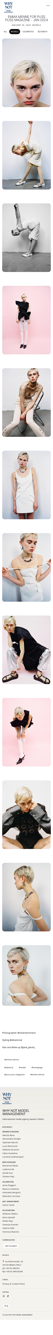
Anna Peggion (9, 1185)
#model (22, 1067)
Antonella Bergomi (11, 1192)
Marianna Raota (10, 1165)
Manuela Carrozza (11, 1196)
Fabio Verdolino (10, 1153)
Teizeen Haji (8, 1176)
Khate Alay (7, 1220)
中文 (6, 1305)
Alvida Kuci (7, 1172)
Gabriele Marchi (10, 1142)
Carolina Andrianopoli (13, 1156)
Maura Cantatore (10, 1188)
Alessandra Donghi (11, 1138)
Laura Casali (8, 1204)
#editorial (8, 1067)
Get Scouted (11, 1245)
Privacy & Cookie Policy (13, 1283)
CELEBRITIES (28, 31)
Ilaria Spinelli (8, 1217)
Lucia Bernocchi (10, 1146)
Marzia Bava (8, 1135)
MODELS (14, 31)
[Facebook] (8, 1296)
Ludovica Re (8, 1169)
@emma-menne (11, 1059)
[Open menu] (48, 5)
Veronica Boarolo (10, 1231)
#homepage (37, 1067)
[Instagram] (3, 1296)
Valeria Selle (8, 1228)
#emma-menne (37, 1074)
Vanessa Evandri (10, 1224)
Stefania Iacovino (10, 1149)
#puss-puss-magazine (14, 1074)
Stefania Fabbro (10, 1213)
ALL (5, 31)
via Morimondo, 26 (13, 1261)
